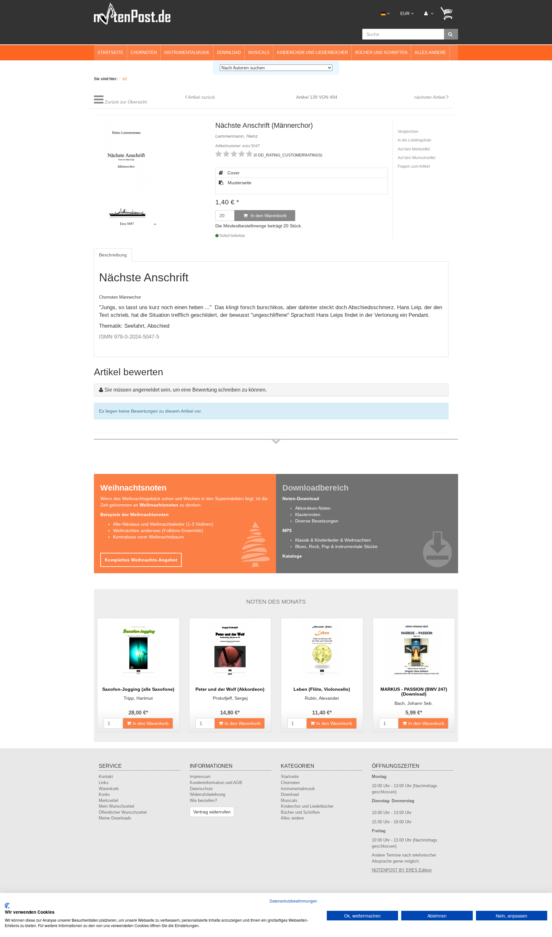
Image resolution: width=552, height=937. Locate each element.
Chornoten (144, 52)
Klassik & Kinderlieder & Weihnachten (333, 540)
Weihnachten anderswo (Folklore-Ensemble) (158, 530)
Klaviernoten (307, 514)
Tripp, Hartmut (138, 698)
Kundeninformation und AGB (216, 782)
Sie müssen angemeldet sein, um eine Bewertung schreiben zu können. (185, 389)
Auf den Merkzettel (414, 149)
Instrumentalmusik (187, 52)
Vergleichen (408, 131)
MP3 (287, 530)
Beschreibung (113, 254)
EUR (405, 13)
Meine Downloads (115, 818)
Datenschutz (201, 788)
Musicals (259, 52)
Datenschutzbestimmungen (293, 900)
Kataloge (292, 556)
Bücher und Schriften (381, 52)
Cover (233, 172)
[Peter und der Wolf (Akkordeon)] (230, 650)
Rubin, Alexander (322, 698)
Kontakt (106, 776)
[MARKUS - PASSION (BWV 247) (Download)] (414, 650)
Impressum (200, 776)
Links (104, 782)
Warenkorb (109, 788)
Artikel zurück (201, 97)
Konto (104, 794)
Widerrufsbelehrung (207, 794)
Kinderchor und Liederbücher (312, 52)
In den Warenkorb (268, 215)
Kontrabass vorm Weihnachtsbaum (148, 536)
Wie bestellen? (203, 800)
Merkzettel (108, 800)
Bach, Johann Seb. (414, 703)
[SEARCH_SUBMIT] (451, 34)
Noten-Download (300, 498)
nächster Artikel (430, 97)
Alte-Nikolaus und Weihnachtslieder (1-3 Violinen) (163, 524)
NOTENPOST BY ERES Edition (402, 870)
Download (229, 52)
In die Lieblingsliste (414, 140)
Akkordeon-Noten (313, 508)
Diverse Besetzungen (316, 520)
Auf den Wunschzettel (416, 158)
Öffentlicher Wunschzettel (123, 812)
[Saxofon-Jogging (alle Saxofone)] (138, 650)
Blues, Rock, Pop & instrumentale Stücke (336, 546)
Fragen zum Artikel (414, 166)
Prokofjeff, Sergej (230, 698)
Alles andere (430, 52)
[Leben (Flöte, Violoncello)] (322, 650)
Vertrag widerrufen (212, 811)
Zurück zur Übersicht (126, 101)
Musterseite (238, 182)
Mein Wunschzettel (116, 806)
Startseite (110, 52)
